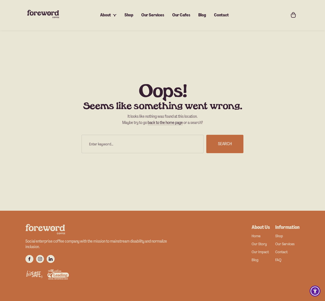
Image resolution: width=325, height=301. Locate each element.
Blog (255, 260)
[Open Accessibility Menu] (315, 291)
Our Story (259, 244)
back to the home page (165, 122)
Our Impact (260, 252)
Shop (279, 236)
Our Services (284, 244)
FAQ (278, 260)
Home (256, 236)
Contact (281, 252)
